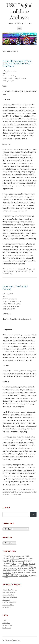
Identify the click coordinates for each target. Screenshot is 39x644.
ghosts (32, 563)
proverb (6, 572)
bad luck (12, 556)
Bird (14, 492)
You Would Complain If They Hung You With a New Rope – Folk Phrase (17, 63)
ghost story (7, 566)
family (10, 560)
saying (9, 271)
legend (33, 567)
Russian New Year (8, 595)
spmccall (19, 494)
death (4, 561)
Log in (4, 620)
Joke (21, 568)
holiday (30, 565)
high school (24, 566)
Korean (26, 568)
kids (22, 492)
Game (19, 564)
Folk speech (21, 269)
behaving (9, 492)
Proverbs (28, 489)
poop (25, 492)
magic (8, 570)
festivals (21, 561)
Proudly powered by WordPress (11, 640)
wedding (7, 577)
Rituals (20, 572)
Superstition (10, 575)
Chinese (14, 558)
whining (14, 271)
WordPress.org (6, 628)
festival (17, 561)
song (29, 572)
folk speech (6, 564)
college (30, 558)
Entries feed (6, 623)
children (6, 558)
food (14, 563)
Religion (14, 572)
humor (11, 568)
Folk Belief (28, 561)
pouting (30, 492)
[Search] (33, 514)
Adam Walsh (6, 607)
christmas (23, 558)
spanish (34, 572)
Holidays (5, 568)
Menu (19, 28)
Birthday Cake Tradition (9, 590)
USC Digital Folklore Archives (19, 12)
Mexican (13, 570)
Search (6, 508)
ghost (25, 563)
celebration (18, 556)
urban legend (32, 575)
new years (24, 570)
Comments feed (7, 625)
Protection (31, 570)
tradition (23, 575)
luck (4, 570)
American (5, 556)
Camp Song (6, 600)
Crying (18, 492)
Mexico (18, 570)
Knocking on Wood (8, 605)
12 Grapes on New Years (9, 597)
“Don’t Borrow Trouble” (9, 602)
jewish (16, 568)
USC (3, 577)
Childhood (25, 556)
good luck (16, 566)
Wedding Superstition (8, 592)
